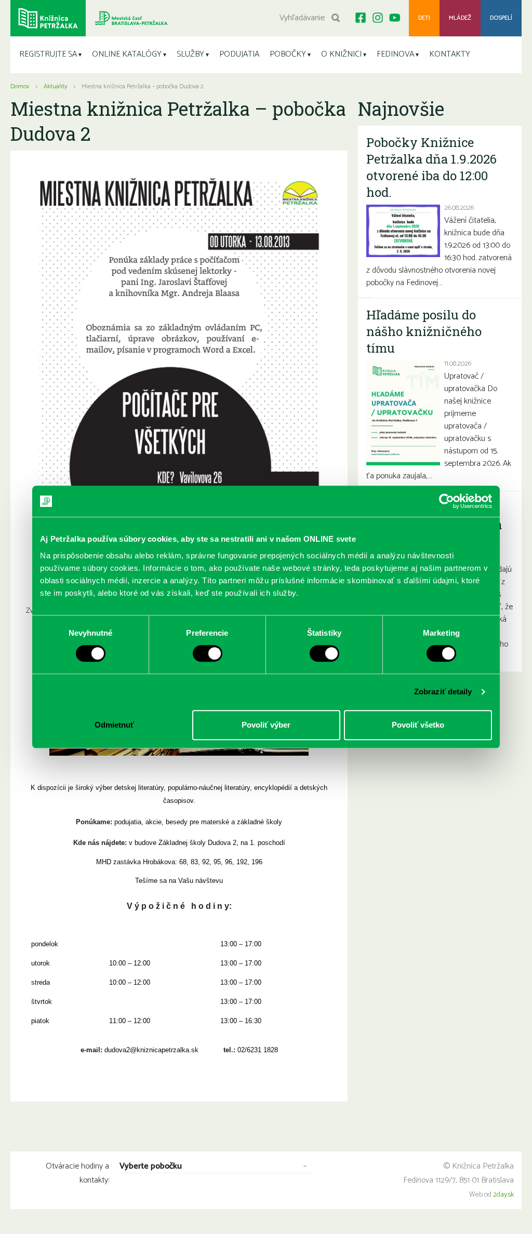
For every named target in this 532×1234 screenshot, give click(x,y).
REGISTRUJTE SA (48, 54)
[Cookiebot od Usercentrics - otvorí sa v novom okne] (446, 501)
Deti (424, 18)
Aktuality (55, 86)
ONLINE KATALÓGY (127, 54)
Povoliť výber (266, 724)
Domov (19, 86)
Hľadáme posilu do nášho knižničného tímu (424, 331)
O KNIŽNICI (341, 54)
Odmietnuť (114, 724)
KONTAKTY (449, 54)
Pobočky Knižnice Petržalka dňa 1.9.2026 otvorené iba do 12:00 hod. (431, 167)
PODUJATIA (239, 54)
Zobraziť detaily (443, 691)
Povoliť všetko (418, 724)
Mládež (460, 18)
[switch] (207, 653)
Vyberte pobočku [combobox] (150, 1166)
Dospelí (501, 18)
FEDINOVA (395, 54)
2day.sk (503, 1195)
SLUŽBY (190, 54)
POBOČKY (288, 54)
